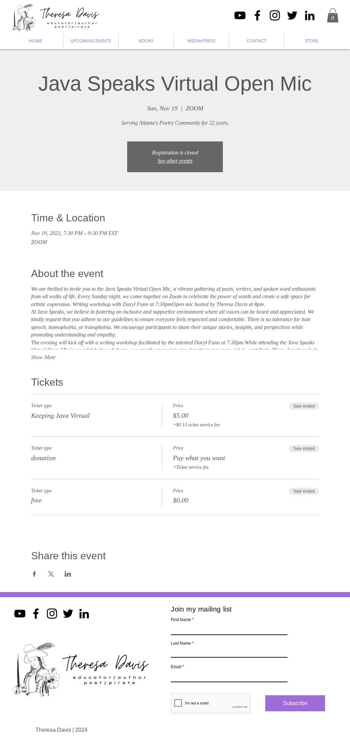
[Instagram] (275, 15)
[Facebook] (257, 15)
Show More (43, 357)
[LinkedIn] (310, 15)
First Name (181, 620)
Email (176, 667)
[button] (333, 15)
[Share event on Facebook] (34, 574)
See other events (175, 161)
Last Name (181, 643)
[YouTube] (240, 15)
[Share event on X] (51, 574)
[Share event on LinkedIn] (68, 574)
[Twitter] (292, 15)
